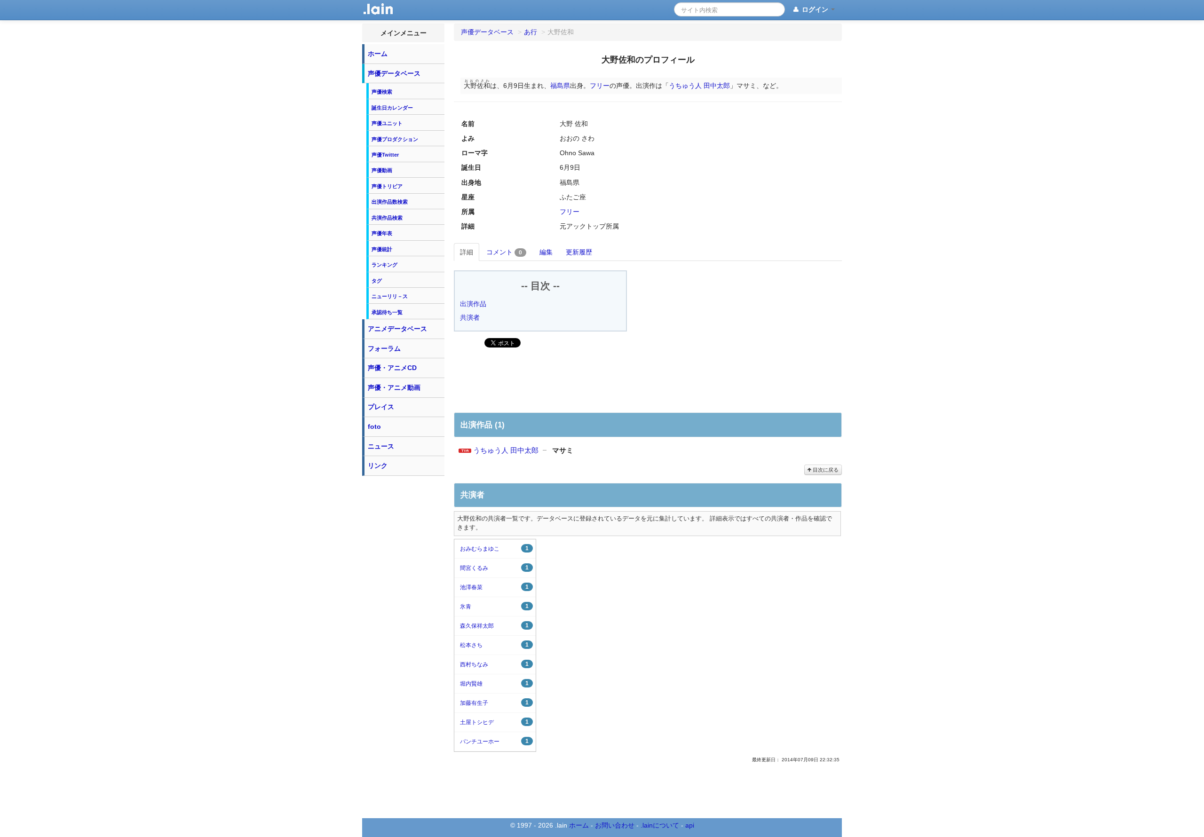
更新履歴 (579, 252)
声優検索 (382, 92)
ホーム (378, 53)
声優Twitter (385, 155)
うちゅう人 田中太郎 (699, 85)
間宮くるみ (494, 567)
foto (374, 426)
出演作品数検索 (390, 202)
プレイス (381, 407)
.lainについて (660, 825)
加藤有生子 (494, 702)
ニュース (381, 446)
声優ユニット (387, 123)
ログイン (815, 9)
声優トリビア (387, 186)
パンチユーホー (494, 741)
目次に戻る (825, 470)
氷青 (494, 606)
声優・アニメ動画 (394, 387)
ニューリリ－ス (390, 296)
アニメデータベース (397, 328)
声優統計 (382, 249)
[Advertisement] (403, 622)
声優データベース (394, 73)
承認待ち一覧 (387, 312)
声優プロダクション (395, 139)
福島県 (560, 85)
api (689, 825)
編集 (546, 252)
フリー (600, 85)
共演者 (470, 317)
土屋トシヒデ (494, 722)
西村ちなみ (494, 664)
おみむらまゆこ (494, 548)
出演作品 (473, 304)
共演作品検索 (387, 218)
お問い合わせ (614, 825)
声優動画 (382, 170)
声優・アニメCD (392, 367)
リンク (378, 465)
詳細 (466, 252)
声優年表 (382, 233)
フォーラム (384, 348)
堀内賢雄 (494, 683)
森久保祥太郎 (494, 625)
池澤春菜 (494, 587)
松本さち (494, 644)
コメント (504, 252)
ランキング (384, 265)
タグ (377, 281)
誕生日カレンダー (392, 108)
